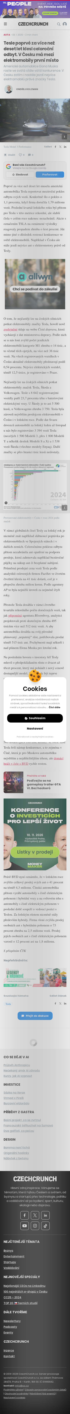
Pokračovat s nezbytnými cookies (35, 736)
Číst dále (54, 707)
